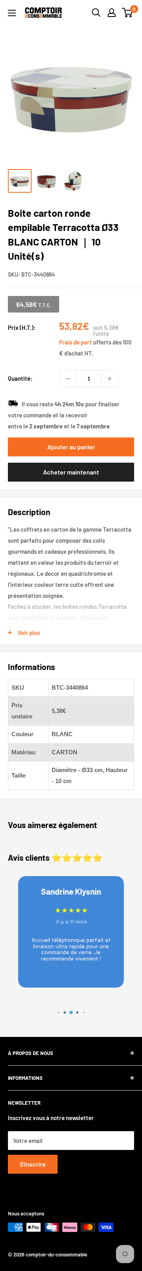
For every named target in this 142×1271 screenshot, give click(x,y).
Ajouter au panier (71, 446)
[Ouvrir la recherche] (96, 12)
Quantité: (20, 378)
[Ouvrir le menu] (12, 13)
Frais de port (75, 342)
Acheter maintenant (71, 472)
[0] (128, 12)
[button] (58, 1012)
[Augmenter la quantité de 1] (109, 378)
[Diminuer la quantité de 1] (68, 378)
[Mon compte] (112, 12)
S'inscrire (33, 1164)
